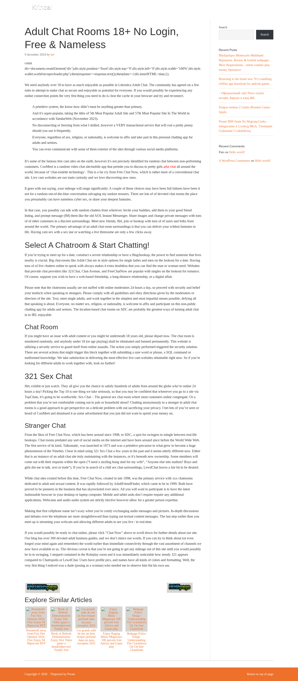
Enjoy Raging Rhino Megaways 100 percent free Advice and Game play (111, 640)
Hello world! (237, 152)
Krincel (42, 7)
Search (223, 27)
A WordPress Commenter (234, 160)
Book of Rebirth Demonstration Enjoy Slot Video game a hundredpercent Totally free (61, 642)
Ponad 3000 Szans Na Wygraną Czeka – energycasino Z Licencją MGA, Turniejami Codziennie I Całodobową (245, 126)
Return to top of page (260, 674)
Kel (52, 54)
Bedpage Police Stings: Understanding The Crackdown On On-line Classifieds (136, 642)
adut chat (169, 166)
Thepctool (56, 674)
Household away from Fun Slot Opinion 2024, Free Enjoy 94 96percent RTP (36, 637)
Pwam (71, 674)
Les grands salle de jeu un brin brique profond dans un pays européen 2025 (86, 637)
